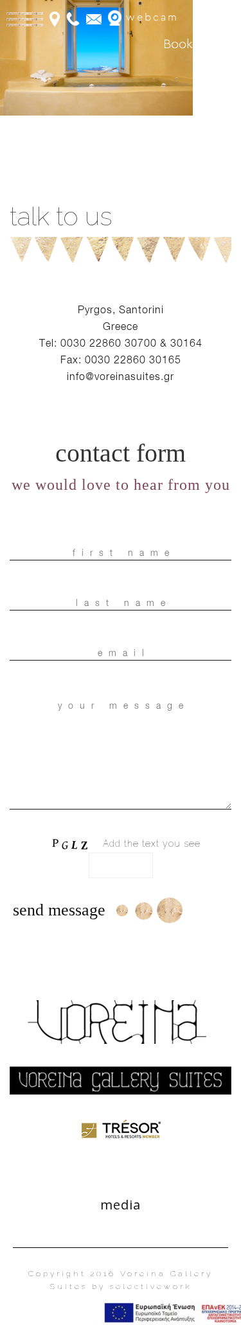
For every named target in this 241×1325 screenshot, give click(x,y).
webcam (150, 17)
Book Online (199, 44)
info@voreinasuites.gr (120, 376)
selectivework (151, 1286)
